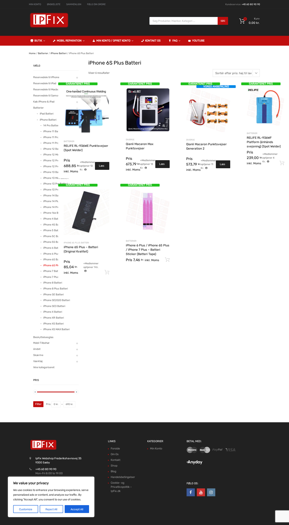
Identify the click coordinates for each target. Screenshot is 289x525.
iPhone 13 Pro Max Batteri (58, 189)
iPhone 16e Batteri (54, 212)
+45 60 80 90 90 (251, 4)
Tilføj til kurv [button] (282, 163)
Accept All (77, 509)
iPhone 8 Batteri (52, 282)
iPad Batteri (46, 113)
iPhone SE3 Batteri (54, 306)
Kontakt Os (153, 40)
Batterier (43, 53)
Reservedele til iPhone (46, 77)
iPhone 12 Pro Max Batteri (58, 166)
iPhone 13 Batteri (53, 172)
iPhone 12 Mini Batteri (56, 154)
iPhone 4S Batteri (53, 224)
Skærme (38, 355)
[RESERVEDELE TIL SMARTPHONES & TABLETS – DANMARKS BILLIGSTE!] (49, 27)
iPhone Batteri (59, 53)
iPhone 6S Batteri (53, 259)
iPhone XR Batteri (53, 317)
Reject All (51, 509)
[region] (51, 497)
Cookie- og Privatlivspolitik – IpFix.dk (121, 487)
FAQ (174, 40)
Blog (113, 471)
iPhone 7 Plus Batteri (55, 276)
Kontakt (115, 460)
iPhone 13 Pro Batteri (55, 183)
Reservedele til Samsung (48, 95)
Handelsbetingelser (123, 477)
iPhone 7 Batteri (52, 271)
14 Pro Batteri (51, 125)
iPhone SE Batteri (53, 294)
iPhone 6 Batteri (52, 247)
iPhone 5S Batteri (53, 241)
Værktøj (37, 361)
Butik (38, 40)
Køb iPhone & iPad (43, 101)
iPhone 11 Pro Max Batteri (58, 142)
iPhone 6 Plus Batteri (55, 253)
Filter (38, 404)
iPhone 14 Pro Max (53, 207)
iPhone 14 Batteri (53, 195)
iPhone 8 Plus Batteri (55, 288)
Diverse (130, 139)
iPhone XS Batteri (53, 323)
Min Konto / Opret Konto (113, 40)
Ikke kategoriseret (43, 367)
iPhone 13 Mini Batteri (56, 178)
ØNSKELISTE (53, 4)
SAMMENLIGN (73, 4)
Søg (223, 20)
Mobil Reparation (69, 40)
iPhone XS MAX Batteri (56, 329)
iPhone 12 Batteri (53, 148)
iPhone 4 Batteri (52, 218)
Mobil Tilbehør (41, 342)
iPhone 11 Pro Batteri (55, 137)
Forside (115, 448)
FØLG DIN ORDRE (96, 4)
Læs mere (102, 167)
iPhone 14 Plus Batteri (56, 201)
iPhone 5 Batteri (52, 230)
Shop (114, 465)
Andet (36, 349)
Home (32, 53)
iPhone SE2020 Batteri (56, 300)
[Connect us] (191, 492)
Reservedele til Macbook (47, 89)
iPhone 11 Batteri (53, 131)
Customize (25, 509)
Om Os (115, 454)
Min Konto (156, 448)
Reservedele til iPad (44, 83)
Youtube (198, 40)
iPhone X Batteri (52, 311)
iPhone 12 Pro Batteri (55, 160)
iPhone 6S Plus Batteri (76, 242)
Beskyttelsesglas (43, 337)
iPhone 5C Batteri (53, 236)
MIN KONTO (35, 4)
